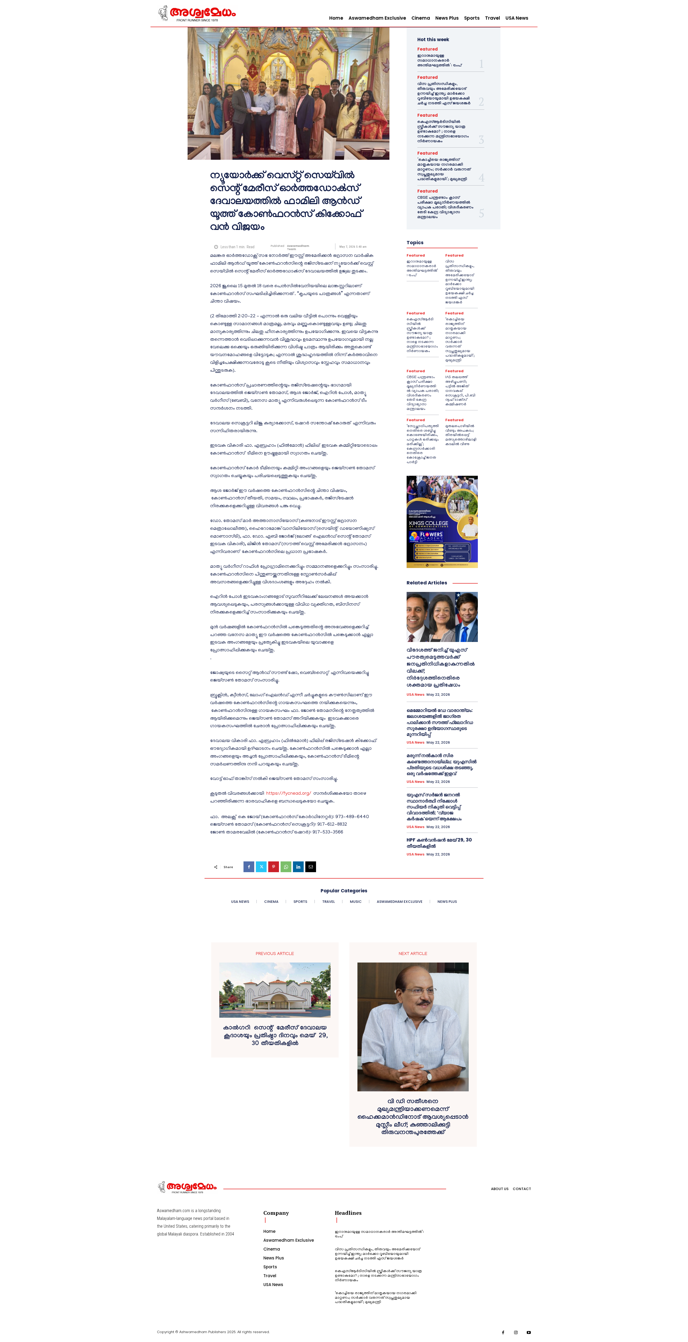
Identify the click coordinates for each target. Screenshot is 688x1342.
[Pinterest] (273, 866)
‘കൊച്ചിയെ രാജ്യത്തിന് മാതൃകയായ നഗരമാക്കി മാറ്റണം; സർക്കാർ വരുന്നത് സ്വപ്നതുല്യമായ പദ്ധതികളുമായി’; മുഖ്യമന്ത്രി (444, 170)
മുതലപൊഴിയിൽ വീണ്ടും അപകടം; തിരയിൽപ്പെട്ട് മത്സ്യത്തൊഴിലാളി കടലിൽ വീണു (460, 435)
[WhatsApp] (286, 866)
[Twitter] (261, 866)
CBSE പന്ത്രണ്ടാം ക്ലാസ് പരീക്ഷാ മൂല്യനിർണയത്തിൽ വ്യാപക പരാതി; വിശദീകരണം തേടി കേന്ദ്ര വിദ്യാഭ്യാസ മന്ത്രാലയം (445, 208)
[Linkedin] (298, 866)
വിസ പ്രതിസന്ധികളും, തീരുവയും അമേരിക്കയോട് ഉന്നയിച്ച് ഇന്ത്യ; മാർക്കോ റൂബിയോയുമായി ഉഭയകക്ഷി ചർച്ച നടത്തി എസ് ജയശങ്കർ (444, 94)
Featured (427, 49)
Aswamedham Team (298, 247)
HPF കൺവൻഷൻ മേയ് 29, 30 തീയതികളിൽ (439, 843)
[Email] (310, 866)
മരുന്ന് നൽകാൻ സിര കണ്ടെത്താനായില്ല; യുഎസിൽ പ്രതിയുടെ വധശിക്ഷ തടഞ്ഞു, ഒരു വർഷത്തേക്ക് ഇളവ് (441, 764)
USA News (415, 695)
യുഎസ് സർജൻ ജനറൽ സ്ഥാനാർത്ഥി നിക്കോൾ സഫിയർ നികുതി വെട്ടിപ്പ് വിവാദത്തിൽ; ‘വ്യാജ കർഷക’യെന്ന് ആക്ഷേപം (434, 806)
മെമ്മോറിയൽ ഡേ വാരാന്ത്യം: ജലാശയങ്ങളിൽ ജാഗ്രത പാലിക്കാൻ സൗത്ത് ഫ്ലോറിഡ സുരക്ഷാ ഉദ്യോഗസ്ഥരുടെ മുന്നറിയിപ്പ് (440, 722)
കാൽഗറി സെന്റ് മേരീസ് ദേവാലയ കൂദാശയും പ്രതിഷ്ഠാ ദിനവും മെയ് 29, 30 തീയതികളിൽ (275, 1036)
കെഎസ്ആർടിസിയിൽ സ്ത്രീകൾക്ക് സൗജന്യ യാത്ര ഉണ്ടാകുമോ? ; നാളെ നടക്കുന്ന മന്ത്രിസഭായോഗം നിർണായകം (443, 132)
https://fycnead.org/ (288, 794)
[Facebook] (248, 866)
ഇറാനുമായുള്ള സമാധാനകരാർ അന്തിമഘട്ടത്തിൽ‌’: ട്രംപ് (439, 61)
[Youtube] (529, 1333)
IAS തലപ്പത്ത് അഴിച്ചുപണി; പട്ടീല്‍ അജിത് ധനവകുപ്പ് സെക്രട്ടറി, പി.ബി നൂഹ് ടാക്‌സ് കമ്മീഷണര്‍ (460, 391)
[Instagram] (516, 1333)
